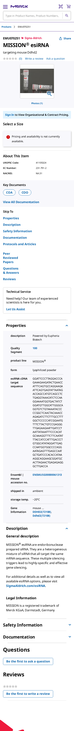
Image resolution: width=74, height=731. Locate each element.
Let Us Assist (15, 309)
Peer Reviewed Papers (10, 257)
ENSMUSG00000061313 (47, 474)
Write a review (34, 58)
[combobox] (37, 15)
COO (25, 192)
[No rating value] (11, 59)
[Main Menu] (5, 6)
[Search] (66, 16)
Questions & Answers (11, 270)
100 (35, 348)
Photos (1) (37, 103)
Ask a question (55, 58)
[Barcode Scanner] (60, 6)
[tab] (10, 26)
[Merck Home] (19, 6)
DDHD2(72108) (42, 512)
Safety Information (17, 231)
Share (67, 38)
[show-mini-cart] (68, 6)
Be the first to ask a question (28, 661)
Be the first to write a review (29, 694)
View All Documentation (21, 202)
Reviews (9, 279)
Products (6, 26)
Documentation (15, 237)
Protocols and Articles (19, 244)
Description (11, 225)
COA (9, 192)
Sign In (9, 115)
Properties (11, 218)
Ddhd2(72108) (41, 515)
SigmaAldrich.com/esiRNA (25, 586)
